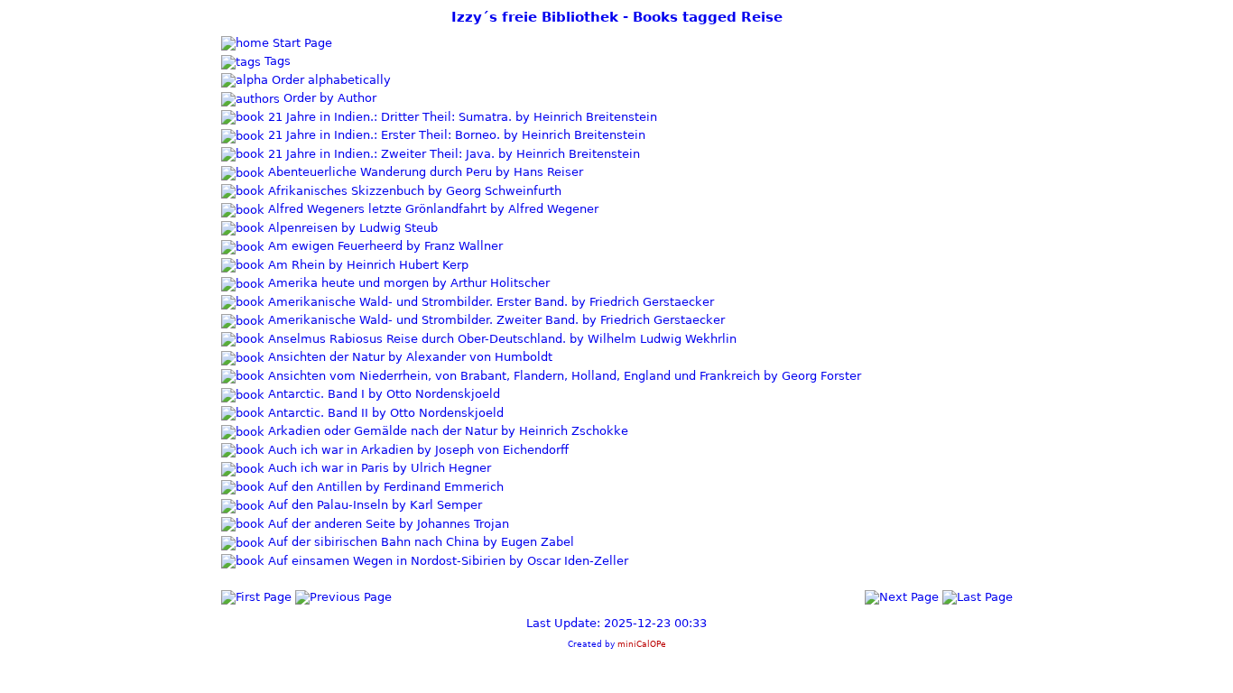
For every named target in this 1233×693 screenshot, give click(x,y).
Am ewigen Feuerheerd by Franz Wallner (383, 246)
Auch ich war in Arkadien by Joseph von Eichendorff (416, 450)
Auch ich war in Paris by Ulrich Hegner (377, 468)
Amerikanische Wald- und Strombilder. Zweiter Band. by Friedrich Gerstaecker (494, 320)
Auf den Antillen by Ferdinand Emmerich (384, 487)
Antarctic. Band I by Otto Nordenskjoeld (382, 394)
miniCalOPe (641, 644)
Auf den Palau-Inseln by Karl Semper (373, 505)
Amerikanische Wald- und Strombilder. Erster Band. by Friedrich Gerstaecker (489, 302)
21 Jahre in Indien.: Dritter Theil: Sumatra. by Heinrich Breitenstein (460, 117)
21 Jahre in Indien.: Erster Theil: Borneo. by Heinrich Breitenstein (454, 135)
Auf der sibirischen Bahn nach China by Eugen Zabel (419, 542)
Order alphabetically (329, 80)
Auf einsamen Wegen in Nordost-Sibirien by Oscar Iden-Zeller (446, 561)
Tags (276, 61)
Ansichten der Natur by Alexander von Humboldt (408, 357)
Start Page (300, 43)
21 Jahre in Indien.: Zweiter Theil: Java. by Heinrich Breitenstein (452, 154)
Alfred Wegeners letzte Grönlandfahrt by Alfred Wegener (431, 209)
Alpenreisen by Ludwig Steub (351, 228)
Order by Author (328, 98)
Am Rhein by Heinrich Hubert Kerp (366, 265)
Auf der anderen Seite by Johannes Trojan (386, 524)
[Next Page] (902, 596)
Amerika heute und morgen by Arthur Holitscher (407, 283)
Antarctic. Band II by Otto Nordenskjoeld (384, 413)
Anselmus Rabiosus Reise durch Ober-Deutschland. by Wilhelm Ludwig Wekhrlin (500, 339)
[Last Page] (977, 596)
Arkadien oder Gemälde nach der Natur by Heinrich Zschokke (446, 431)
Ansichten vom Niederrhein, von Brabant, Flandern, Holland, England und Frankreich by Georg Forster (562, 376)
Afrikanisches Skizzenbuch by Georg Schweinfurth (412, 191)
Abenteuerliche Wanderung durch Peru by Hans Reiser (423, 172)
